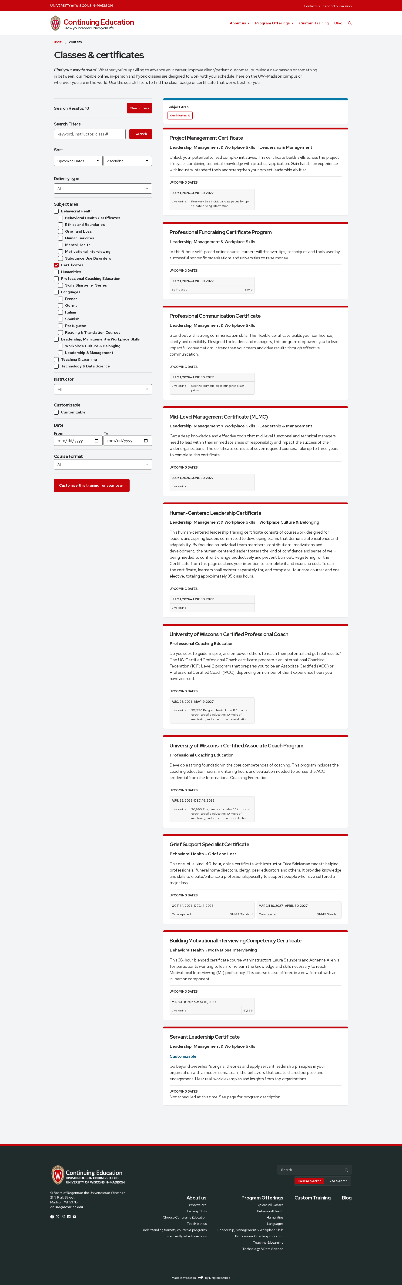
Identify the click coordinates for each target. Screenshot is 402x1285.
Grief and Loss (222, 853)
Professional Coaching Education (201, 643)
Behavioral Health (187, 853)
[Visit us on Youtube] (74, 1217)
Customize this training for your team (91, 485)
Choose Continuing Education (184, 1217)
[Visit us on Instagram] (63, 1217)
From (58, 433)
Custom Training (314, 23)
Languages (275, 1223)
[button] (350, 23)
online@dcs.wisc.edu (66, 1207)
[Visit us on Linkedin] (69, 1217)
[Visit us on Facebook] (52, 1217)
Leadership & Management (285, 147)
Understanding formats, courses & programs (174, 1229)
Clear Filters (139, 108)
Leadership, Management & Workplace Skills (212, 147)
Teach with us (196, 1223)
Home (58, 42)
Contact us (312, 6)
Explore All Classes (269, 1204)
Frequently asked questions (186, 1236)
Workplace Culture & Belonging (289, 522)
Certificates (178, 115)
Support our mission (337, 6)
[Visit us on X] (58, 1217)
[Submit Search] (346, 1170)
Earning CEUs (196, 1211)
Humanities (275, 1217)
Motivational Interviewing (232, 950)
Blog (338, 23)
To (106, 433)
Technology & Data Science (262, 1248)
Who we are (198, 1204)
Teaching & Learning (268, 1242)
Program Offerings (272, 23)
